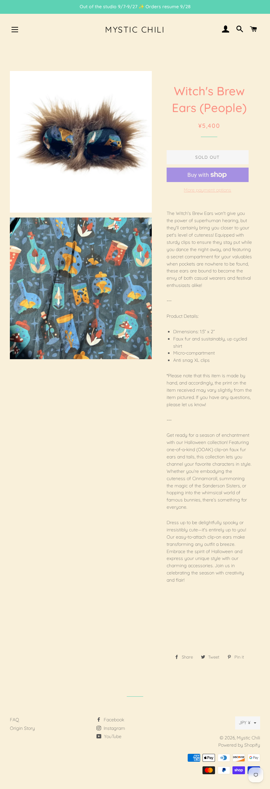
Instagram (113, 728)
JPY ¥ (245, 723)
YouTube (112, 736)
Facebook (113, 720)
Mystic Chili (135, 29)
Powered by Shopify (239, 745)
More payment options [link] (207, 190)
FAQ (14, 720)
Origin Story (22, 728)
